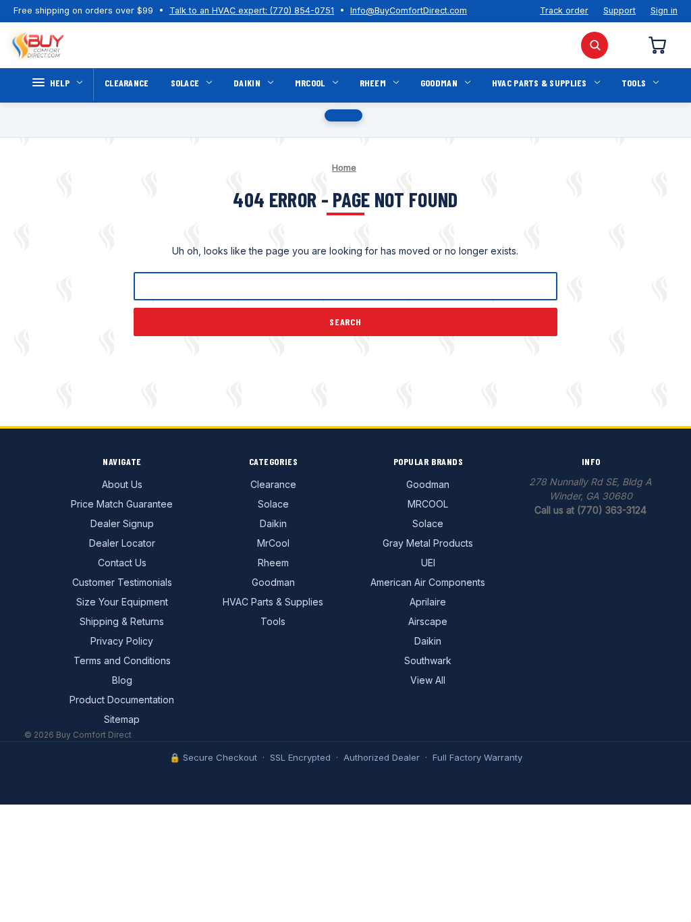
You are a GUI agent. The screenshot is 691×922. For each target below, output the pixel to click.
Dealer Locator (122, 543)
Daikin (246, 82)
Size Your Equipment (122, 601)
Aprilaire (428, 601)
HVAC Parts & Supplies (539, 82)
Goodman (439, 82)
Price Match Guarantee (122, 504)
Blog (122, 680)
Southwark (427, 660)
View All (427, 680)
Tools (633, 82)
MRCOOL (428, 504)
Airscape (427, 621)
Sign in (664, 10)
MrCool (310, 82)
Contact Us (122, 562)
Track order (564, 10)
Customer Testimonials (122, 582)
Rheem (373, 82)
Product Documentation (122, 699)
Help (60, 82)
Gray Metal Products (428, 543)
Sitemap (122, 719)
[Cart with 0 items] (656, 44)
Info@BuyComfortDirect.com (408, 10)
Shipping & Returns (122, 621)
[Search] (594, 45)
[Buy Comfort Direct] (37, 45)
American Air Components (427, 582)
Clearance (127, 82)
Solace (185, 82)
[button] (343, 115)
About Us (122, 484)
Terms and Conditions (122, 660)
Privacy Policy (121, 641)
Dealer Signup (122, 523)
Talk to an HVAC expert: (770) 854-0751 (251, 10)
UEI (428, 562)
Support (619, 10)
